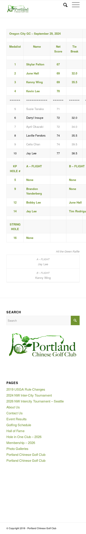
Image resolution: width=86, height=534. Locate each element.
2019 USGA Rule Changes (25, 389)
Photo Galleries (17, 448)
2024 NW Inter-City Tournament (29, 395)
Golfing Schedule (18, 424)
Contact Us (14, 413)
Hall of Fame (15, 430)
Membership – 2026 (20, 442)
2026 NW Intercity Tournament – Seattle (35, 401)
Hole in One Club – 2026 (23, 436)
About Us (13, 407)
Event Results (16, 419)
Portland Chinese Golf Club (25, 454)
